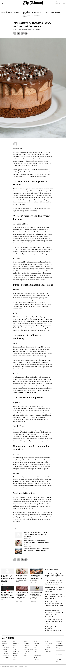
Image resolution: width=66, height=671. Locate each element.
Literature (15, 655)
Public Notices (27, 651)
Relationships (37, 655)
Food (3, 645)
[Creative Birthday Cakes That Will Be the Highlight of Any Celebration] (18, 551)
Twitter (59, 648)
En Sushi (5, 649)
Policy (57, 661)
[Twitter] (18, 33)
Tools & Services (60, 656)
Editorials (26, 645)
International (59, 652)
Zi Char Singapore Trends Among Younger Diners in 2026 (53, 621)
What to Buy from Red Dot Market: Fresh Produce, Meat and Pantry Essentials (10, 11)
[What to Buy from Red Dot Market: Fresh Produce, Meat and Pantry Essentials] (18, 535)
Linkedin (60, 647)
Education (36, 643)
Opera (14, 659)
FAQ (25, 653)
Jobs (35, 653)
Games (35, 645)
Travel (35, 657)
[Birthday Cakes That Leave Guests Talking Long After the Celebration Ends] (7, 588)
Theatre (14, 657)
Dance (14, 649)
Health (35, 651)
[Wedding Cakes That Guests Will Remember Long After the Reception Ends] (18, 543)
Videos (25, 655)
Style (35, 647)
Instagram (60, 645)
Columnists (26, 643)
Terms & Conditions (58, 658)
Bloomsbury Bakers (21, 519)
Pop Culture (15, 653)
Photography (48, 651)
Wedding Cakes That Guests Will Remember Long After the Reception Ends (32, 12)
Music (14, 645)
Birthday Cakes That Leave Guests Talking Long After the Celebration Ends (7, 595)
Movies (14, 647)
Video (46, 649)
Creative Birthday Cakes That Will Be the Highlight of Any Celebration (56, 11)
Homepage (4, 643)
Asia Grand (6, 647)
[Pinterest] (22, 33)
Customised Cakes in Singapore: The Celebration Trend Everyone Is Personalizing (36, 596)
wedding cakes (24, 157)
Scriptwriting (16, 651)
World (14, 29)
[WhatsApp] (26, 33)
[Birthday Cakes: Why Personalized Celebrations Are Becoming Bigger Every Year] (22, 588)
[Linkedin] (57, 647)
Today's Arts (16, 643)
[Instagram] (57, 645)
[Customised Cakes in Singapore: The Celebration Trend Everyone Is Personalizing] (36, 588)
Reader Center (48, 643)
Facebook (60, 643)
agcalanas (23, 144)
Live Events (47, 647)
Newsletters (59, 654)
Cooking (47, 645)
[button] (2, 3)
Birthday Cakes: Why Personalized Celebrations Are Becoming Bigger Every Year (22, 596)
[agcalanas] (15, 144)
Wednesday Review (28, 649)
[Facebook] (14, 33)
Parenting (36, 659)
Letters (25, 647)
